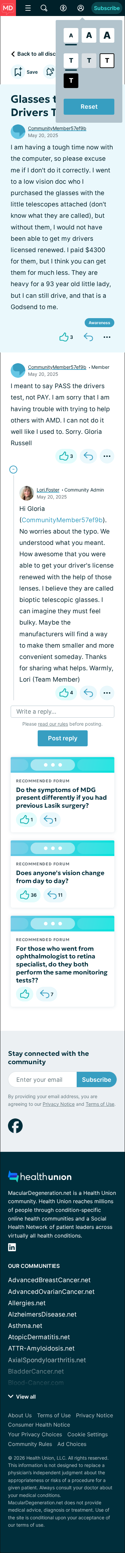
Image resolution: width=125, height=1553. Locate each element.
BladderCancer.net (36, 1371)
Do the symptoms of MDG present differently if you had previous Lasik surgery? (61, 798)
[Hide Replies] (13, 470)
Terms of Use (100, 1104)
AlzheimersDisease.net (42, 1314)
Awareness (99, 322)
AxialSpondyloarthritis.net (47, 1360)
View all (25, 1396)
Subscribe (107, 8)
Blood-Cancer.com (36, 1383)
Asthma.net (25, 1326)
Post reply (62, 738)
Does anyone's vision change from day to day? (60, 877)
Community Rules (30, 1444)
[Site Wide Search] (44, 8)
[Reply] (88, 337)
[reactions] (24, 994)
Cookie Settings (87, 1434)
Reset (89, 106)
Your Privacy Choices (35, 1434)
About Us (20, 1415)
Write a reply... (36, 711)
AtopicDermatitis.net (39, 1337)
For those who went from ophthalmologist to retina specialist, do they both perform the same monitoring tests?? (62, 964)
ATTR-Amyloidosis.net (41, 1348)
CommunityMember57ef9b (57, 128)
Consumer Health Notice (39, 1424)
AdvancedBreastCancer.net (49, 1280)
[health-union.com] (39, 1178)
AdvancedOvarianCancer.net (51, 1292)
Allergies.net (27, 1303)
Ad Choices (71, 1444)
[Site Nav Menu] (28, 8)
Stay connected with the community (48, 1057)
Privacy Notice (59, 1104)
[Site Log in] (81, 8)
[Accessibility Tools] (63, 8)
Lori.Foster (48, 490)
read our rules (53, 724)
